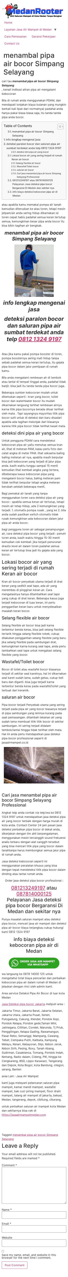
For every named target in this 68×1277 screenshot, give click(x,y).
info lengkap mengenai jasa (23, 139)
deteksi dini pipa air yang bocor (33, 152)
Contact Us (11, 43)
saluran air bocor (25, 170)
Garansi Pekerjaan (43, 36)
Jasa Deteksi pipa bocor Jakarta (23, 1004)
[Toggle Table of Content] (59, 126)
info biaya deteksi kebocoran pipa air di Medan (35, 193)
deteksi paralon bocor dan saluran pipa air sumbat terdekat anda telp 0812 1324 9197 (33, 146)
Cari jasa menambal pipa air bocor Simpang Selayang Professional (39, 175)
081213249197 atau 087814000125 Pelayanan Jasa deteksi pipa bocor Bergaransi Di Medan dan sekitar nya (33, 184)
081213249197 (28, 888)
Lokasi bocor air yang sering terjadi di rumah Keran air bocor (37, 157)
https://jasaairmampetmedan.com (24, 1114)
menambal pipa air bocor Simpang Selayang (33, 133)
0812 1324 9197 (40, 339)
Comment (9, 1165)
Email (6, 1223)
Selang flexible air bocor (28, 163)
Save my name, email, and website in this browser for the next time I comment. (29, 1256)
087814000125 (34, 894)
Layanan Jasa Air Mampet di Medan (28, 29)
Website (7, 1237)
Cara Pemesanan (15, 36)
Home (8, 22)
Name (7, 1209)
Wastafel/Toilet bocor (28, 166)
